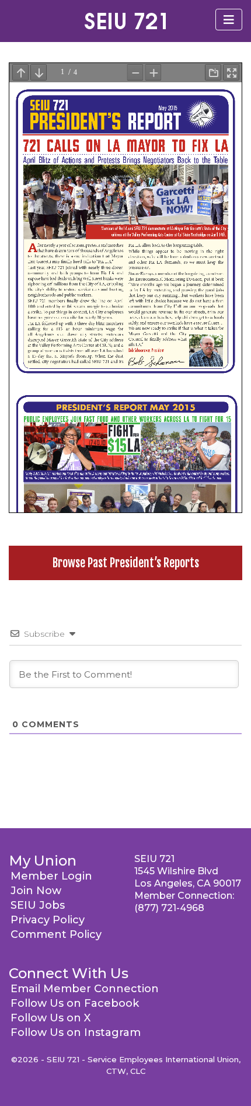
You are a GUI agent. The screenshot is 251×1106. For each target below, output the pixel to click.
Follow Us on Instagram (76, 1032)
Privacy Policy (48, 919)
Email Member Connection (85, 988)
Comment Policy (56, 934)
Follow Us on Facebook (75, 1003)
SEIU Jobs (38, 905)
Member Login (51, 876)
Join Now (36, 890)
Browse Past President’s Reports (126, 563)
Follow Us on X (50, 1017)
